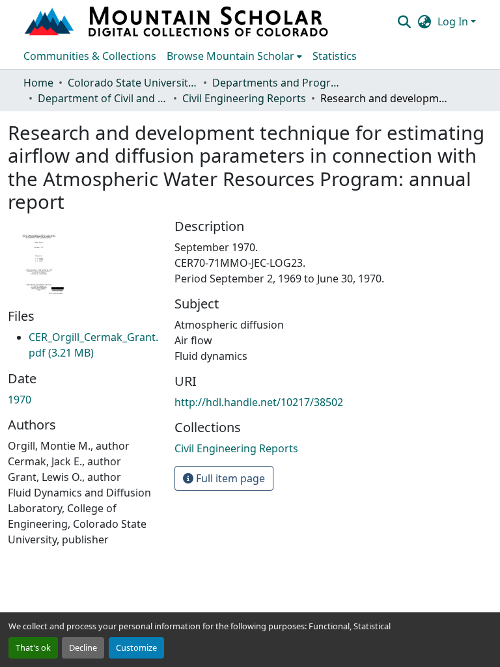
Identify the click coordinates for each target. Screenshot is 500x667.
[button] (177, 21)
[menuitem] (234, 56)
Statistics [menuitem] (334, 56)
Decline (83, 647)
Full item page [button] (229, 478)
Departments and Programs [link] (277, 82)
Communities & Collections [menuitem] (89, 56)
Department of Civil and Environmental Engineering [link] (103, 98)
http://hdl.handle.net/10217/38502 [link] (258, 402)
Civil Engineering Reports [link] (244, 98)
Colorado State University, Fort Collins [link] (133, 82)
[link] (93, 345)
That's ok (33, 647)
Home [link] (38, 82)
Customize (136, 647)
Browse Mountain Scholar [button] (230, 56)
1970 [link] (19, 399)
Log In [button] (454, 21)
